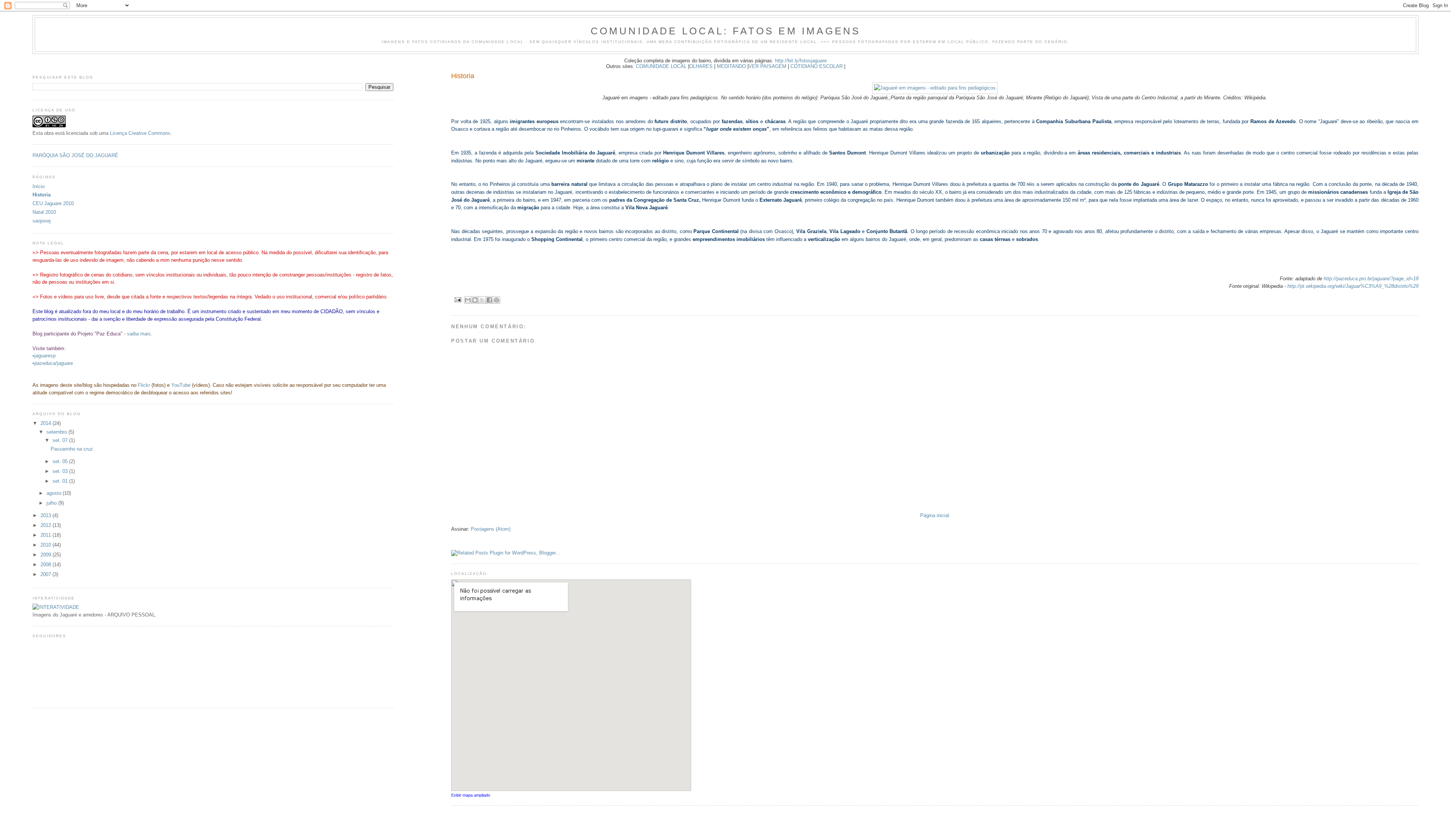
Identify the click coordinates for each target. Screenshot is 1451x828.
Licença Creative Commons (140, 133)
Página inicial (934, 515)
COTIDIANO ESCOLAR (816, 66)
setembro (57, 432)
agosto (54, 493)
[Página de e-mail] (457, 299)
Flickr (144, 385)
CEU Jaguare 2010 (53, 203)
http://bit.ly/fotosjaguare (801, 60)
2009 (46, 555)
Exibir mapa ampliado (470, 795)
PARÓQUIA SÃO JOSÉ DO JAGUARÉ (75, 155)
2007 (46, 574)
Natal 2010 (44, 212)
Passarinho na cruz (72, 449)
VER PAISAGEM (767, 66)
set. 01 (61, 481)
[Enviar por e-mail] (468, 300)
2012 (46, 525)
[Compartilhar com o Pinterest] (496, 300)
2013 (46, 515)
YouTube (180, 385)
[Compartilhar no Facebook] (489, 300)
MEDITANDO (731, 66)
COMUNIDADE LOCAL (661, 66)
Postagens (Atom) (490, 529)
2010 (46, 545)
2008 (46, 564)
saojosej (41, 221)
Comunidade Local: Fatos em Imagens (726, 31)
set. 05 (61, 461)
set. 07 (61, 440)
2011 (46, 535)
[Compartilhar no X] (482, 300)
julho (52, 503)
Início (38, 186)
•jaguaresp (44, 355)
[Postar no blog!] (475, 300)
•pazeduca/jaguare (52, 363)
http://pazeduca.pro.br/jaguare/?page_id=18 (1371, 278)
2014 (46, 423)
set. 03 (61, 471)
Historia (41, 195)
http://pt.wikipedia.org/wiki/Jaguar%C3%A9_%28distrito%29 (1353, 286)
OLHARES (701, 66)
